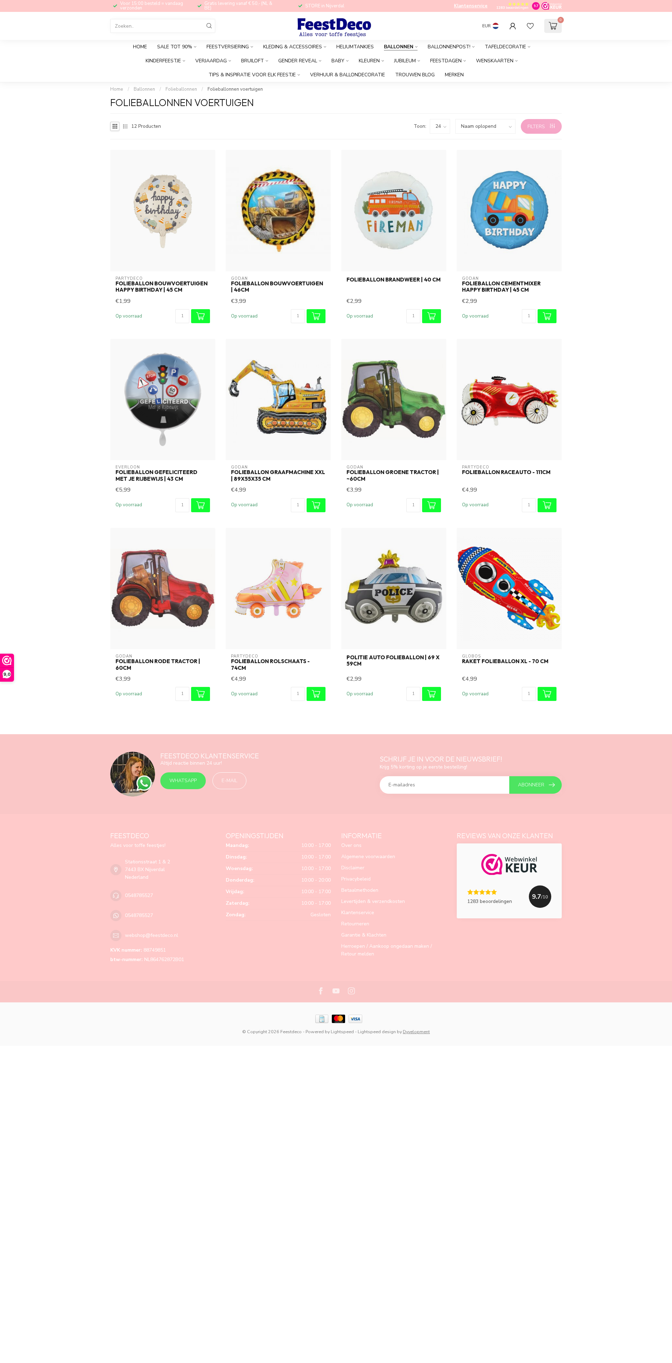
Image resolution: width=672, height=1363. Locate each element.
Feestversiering (227, 46)
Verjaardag (211, 60)
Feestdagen (446, 60)
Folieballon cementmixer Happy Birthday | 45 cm (501, 286)
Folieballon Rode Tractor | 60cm (157, 664)
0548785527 (139, 895)
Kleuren (369, 60)
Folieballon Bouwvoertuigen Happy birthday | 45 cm (161, 286)
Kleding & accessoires (292, 46)
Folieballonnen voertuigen (235, 89)
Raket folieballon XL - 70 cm (505, 661)
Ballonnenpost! (449, 46)
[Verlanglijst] (530, 26)
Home (140, 46)
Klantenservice (471, 6)
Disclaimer (352, 867)
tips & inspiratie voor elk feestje (252, 74)
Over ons (351, 845)
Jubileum (405, 60)
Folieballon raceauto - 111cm (506, 472)
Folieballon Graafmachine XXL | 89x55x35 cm (278, 475)
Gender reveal (297, 60)
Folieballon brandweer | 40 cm (393, 280)
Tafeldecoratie (505, 46)
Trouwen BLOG (415, 74)
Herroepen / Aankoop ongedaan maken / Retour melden (386, 950)
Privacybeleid (356, 879)
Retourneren (355, 923)
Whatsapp (183, 780)
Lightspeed (342, 1032)
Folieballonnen (182, 89)
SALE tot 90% (174, 46)
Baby (337, 60)
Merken (454, 74)
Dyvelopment (416, 1032)
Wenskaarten (494, 60)
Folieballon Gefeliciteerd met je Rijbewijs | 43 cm (156, 475)
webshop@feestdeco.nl (151, 935)
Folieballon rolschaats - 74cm (270, 664)
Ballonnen (398, 46)
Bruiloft (252, 60)
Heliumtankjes (355, 46)
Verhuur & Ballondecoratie (347, 74)
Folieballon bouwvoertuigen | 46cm (277, 286)
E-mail (229, 780)
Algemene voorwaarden (368, 856)
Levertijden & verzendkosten (373, 901)
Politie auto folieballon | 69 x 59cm (393, 660)
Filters (536, 126)
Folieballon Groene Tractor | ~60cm (392, 475)
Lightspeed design (377, 1032)
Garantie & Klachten (363, 935)
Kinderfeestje (163, 60)
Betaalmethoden (359, 890)
